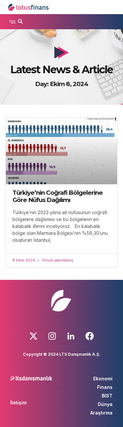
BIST (107, 395)
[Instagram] (52, 336)
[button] (12, 22)
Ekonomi (103, 378)
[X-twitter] (33, 336)
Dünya (105, 404)
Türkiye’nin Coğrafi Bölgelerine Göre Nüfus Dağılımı (57, 196)
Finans (105, 387)
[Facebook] (89, 336)
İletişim (18, 402)
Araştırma (101, 413)
